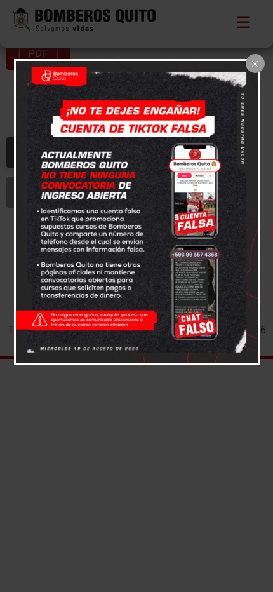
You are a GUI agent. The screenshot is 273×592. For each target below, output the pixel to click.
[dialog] (137, 212)
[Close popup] (255, 63)
